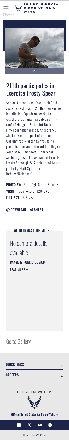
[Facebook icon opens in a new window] (19, 425)
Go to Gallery (18, 341)
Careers (12, 374)
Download (18, 209)
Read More (18, 269)
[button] (6, 8)
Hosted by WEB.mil (34, 435)
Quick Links (15, 364)
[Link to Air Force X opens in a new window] (29, 425)
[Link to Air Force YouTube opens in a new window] (40, 425)
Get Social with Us (34, 392)
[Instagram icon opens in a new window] (50, 425)
